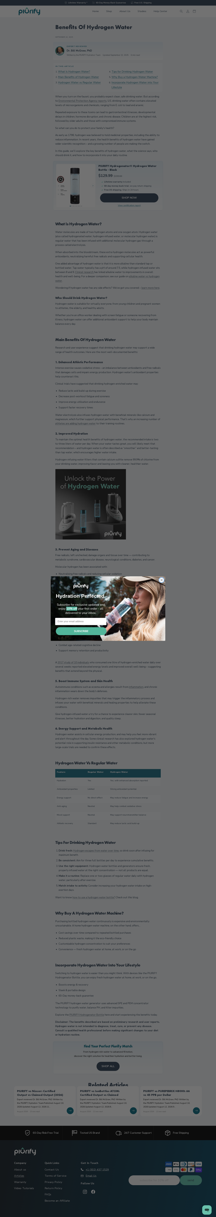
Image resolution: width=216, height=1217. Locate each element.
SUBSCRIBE (81, 631)
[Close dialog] (161, 580)
